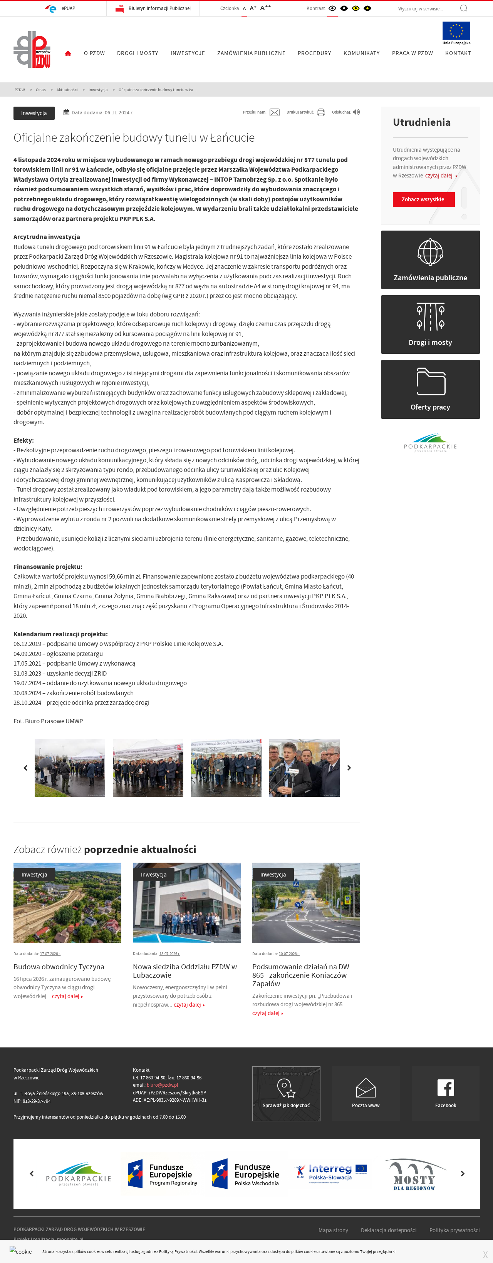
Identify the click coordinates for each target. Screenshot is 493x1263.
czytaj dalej (65, 996)
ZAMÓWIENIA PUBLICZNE (251, 53)
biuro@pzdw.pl (162, 1085)
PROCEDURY (314, 53)
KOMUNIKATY (362, 53)
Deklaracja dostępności (389, 1230)
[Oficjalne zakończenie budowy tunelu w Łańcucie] (70, 768)
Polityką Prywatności (178, 1251)
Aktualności (67, 89)
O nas (41, 89)
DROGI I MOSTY (137, 53)
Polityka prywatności (454, 1230)
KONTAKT (458, 53)
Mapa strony (333, 1230)
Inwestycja (98, 89)
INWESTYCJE (188, 53)
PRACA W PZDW (412, 53)
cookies (94, 1251)
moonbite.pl (70, 1239)
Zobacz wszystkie (423, 199)
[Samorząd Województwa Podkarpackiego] (430, 441)
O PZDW (94, 53)
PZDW (20, 89)
